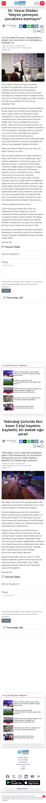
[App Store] (31, 782)
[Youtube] (32, 776)
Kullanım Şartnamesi (23, 764)
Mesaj (5, 262)
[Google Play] (14, 782)
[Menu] (42, 3)
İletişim (23, 769)
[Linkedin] (26, 776)
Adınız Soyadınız (10, 254)
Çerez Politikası (23, 760)
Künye (23, 766)
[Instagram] (20, 776)
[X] (14, 776)
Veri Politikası (23, 762)
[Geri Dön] (4, 3)
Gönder (6, 291)
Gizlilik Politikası (23, 757)
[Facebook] (8, 776)
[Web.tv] (39, 776)
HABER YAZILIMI (22, 788)
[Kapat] (44, 796)
